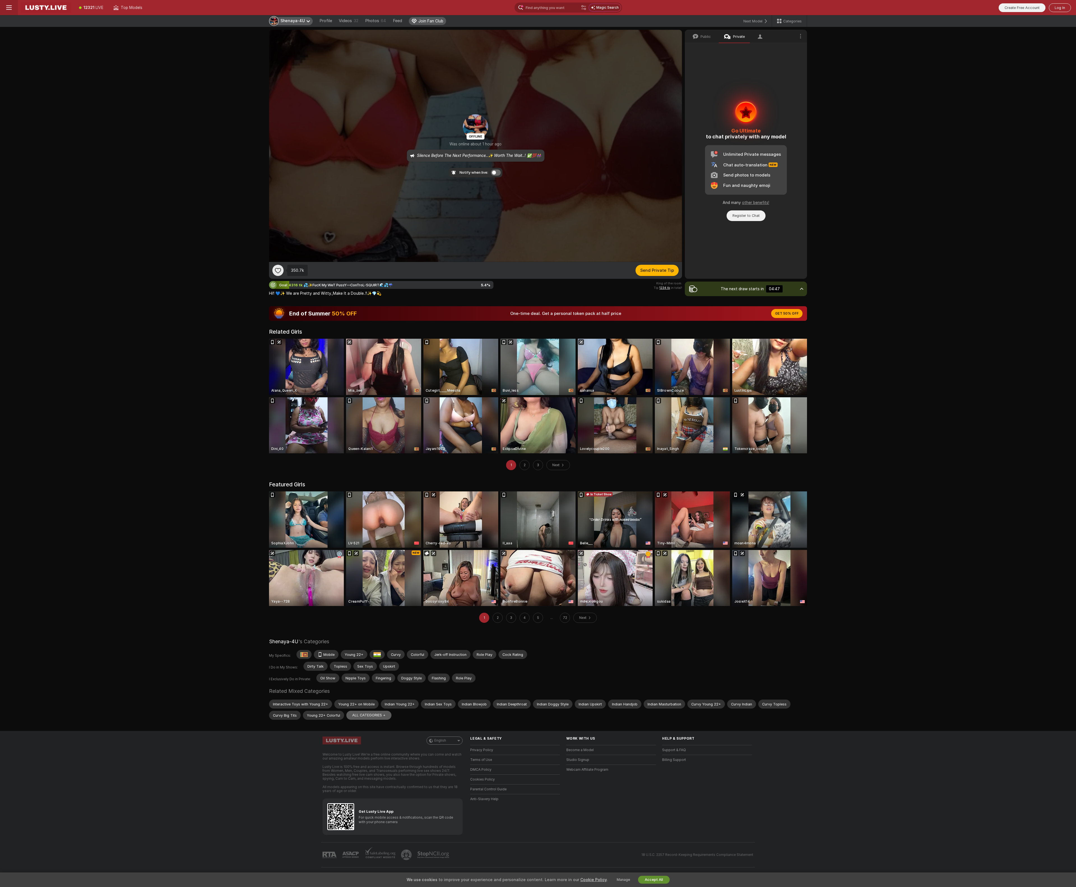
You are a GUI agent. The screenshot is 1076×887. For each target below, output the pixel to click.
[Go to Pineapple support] (407, 854)
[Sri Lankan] (304, 654)
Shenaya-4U (283, 641)
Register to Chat (746, 215)
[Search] (584, 7)
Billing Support (674, 760)
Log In (1060, 8)
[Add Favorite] (278, 270)
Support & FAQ (674, 750)
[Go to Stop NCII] (433, 854)
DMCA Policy (480, 770)
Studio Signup (577, 760)
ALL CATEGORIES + (369, 715)
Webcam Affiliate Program (587, 770)
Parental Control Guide (488, 789)
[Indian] (377, 654)
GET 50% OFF (787, 313)
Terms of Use (481, 760)
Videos (348, 20)
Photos (375, 20)
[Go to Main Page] (46, 7)
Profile (325, 20)
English (440, 740)
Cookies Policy (482, 779)
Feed (397, 20)
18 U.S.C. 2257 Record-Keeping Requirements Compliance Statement (697, 855)
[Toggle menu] (9, 7)
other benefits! (755, 202)
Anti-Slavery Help (484, 799)
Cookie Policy (593, 879)
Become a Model (580, 750)
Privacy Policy (481, 750)
